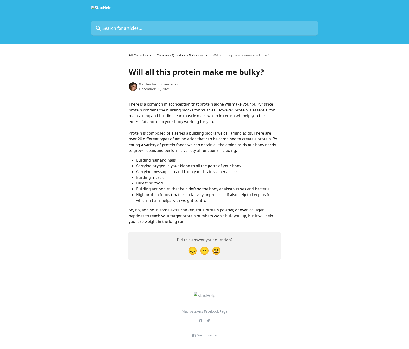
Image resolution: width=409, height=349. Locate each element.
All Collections (140, 55)
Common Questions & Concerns (182, 55)
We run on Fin (207, 335)
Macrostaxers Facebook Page (204, 311)
